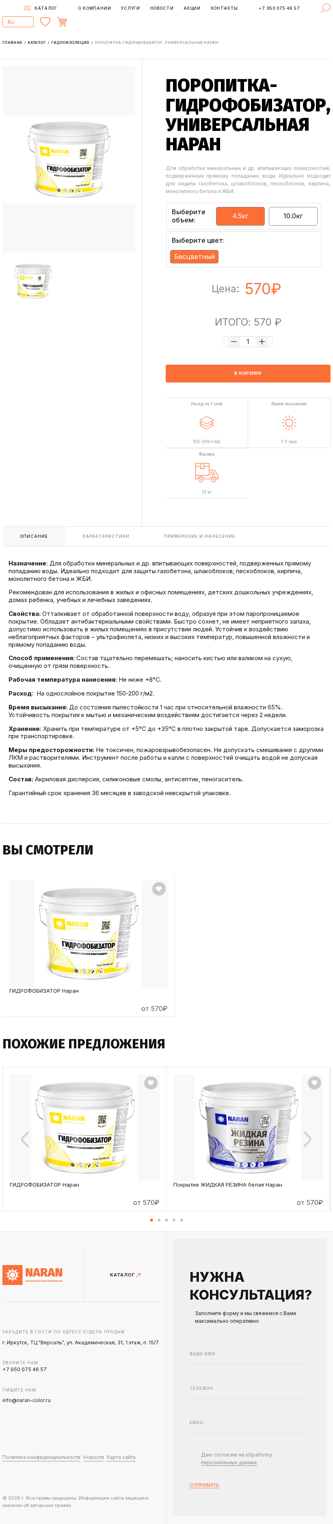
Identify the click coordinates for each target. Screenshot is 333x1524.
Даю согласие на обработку (236, 1458)
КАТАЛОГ (123, 1275)
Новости (162, 8)
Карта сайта (121, 1457)
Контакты (224, 8)
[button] (151, 1220)
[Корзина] (79, 22)
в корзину (248, 373)
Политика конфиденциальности (41, 1457)
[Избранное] (45, 22)
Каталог (37, 42)
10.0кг (293, 216)
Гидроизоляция (71, 42)
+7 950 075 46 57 (279, 8)
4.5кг (240, 216)
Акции (192, 8)
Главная (12, 42)
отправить (204, 1485)
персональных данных (229, 1462)
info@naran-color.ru (26, 1400)
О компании (94, 8)
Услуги (130, 8)
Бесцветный (194, 256)
